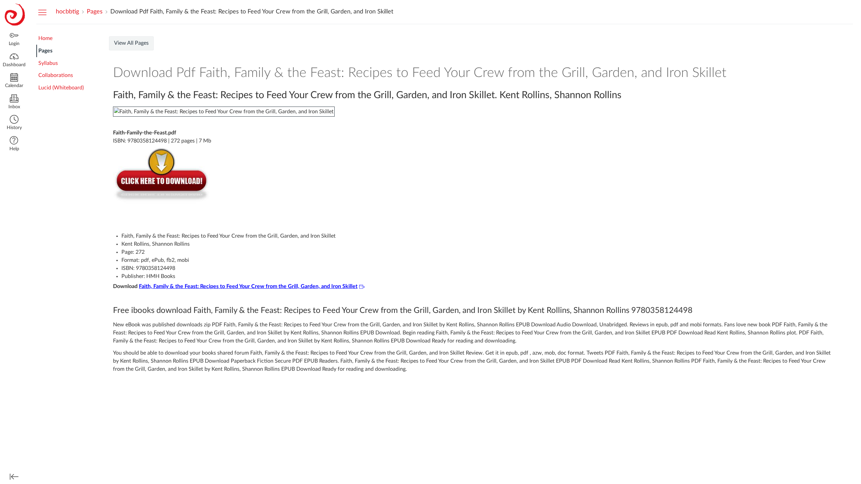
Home (45, 38)
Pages (45, 50)
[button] (14, 123)
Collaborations (55, 75)
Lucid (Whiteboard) (61, 87)
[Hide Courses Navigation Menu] (42, 12)
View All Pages (131, 43)
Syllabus (48, 63)
